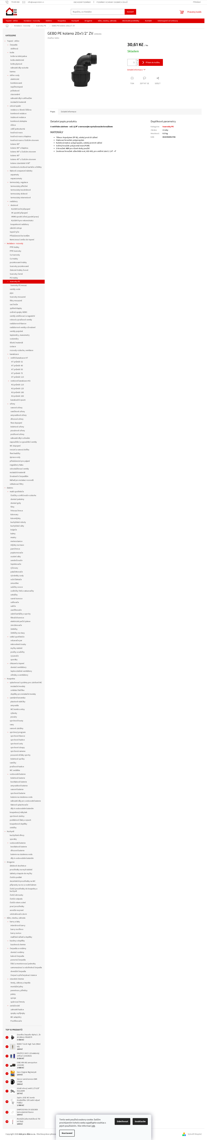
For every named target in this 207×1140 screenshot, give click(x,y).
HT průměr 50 (17, 369)
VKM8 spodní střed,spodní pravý (25, 216)
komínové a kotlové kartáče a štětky (26, 167)
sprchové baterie (18, 793)
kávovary (14, 514)
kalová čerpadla (17, 956)
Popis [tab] (52, 111)
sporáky (14, 659)
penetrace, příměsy (19, 990)
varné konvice (16, 598)
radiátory (14, 201)
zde (93, 1125)
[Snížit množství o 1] (137, 64)
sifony (12, 403)
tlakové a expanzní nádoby (21, 170)
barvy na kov (16, 933)
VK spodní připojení (19, 212)
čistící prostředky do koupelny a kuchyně (23, 890)
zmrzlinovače (16, 625)
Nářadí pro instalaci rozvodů (22, 480)
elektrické (15, 79)
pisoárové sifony (18, 430)
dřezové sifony (17, 419)
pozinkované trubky (18, 262)
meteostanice (16, 541)
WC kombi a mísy (18, 709)
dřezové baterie (17, 850)
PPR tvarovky (15, 251)
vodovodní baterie (18, 774)
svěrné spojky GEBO (18, 312)
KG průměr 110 (17, 384)
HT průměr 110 (17, 377)
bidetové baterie (18, 778)
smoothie (15, 583)
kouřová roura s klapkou (21, 136)
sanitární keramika (17, 697)
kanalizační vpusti (18, 400)
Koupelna (11, 678)
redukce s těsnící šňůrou (21, 109)
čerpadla (13, 44)
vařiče (13, 606)
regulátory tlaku (16, 465)
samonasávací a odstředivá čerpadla (26, 967)
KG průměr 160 (17, 392)
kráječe (14, 529)
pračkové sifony (17, 434)
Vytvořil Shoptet (195, 1134)
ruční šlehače (16, 579)
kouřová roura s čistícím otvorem (25, 140)
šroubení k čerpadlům (19, 476)
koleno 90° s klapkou (19, 148)
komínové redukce (18, 113)
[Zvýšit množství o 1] (137, 60)
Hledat (130, 12)
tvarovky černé (16, 274)
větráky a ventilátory (19, 675)
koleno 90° (15, 144)
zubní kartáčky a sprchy (21, 613)
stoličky (13, 827)
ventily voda (15, 289)
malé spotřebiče (17, 491)
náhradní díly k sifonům (20, 438)
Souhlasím (140, 1121)
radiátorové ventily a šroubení (22, 327)
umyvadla (15, 705)
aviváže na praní (16, 910)
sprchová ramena (18, 751)
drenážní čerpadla (18, 971)
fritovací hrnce (17, 510)
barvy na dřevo (17, 929)
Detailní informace (135, 69)
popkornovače (17, 552)
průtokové (15, 90)
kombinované (16, 83)
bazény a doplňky (17, 940)
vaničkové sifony (18, 411)
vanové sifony (16, 407)
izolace (13, 346)
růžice (13, 125)
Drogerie (11, 862)
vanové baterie (17, 789)
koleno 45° (15, 155)
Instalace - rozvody (15, 243)
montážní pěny (17, 986)
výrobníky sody (17, 575)
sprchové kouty (16, 720)
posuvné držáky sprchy (20, 755)
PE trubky (14, 277)
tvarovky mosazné (18, 297)
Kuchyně (10, 831)
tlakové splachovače (19, 804)
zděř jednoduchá (18, 129)
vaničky (13, 762)
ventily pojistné (16, 331)
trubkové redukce (18, 117)
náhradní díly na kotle (19, 67)
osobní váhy (16, 556)
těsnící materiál (16, 342)
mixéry (13, 537)
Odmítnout (122, 1121)
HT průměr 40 (17, 365)
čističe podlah (16, 877)
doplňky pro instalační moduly (23, 694)
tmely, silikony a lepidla (20, 982)
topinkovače (16, 564)
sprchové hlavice (18, 736)
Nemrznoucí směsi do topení (22, 239)
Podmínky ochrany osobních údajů (112, 2)
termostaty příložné (19, 186)
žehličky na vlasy (18, 633)
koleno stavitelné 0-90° (20, 163)
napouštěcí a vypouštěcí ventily (23, 442)
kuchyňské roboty (18, 522)
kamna (12, 71)
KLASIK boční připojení (20, 209)
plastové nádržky (18, 701)
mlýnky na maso (17, 545)
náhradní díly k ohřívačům (21, 98)
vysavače (15, 656)
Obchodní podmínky (82, 2)
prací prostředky (17, 906)
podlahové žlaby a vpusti (20, 820)
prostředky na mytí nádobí (21, 869)
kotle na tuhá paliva (19, 56)
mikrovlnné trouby (18, 644)
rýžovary (14, 568)
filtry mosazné (16, 300)
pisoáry (14, 716)
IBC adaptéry (16, 1017)
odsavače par (16, 640)
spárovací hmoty (18, 1001)
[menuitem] (12, 21)
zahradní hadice (17, 1009)
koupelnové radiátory (20, 224)
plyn (11, 293)
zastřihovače (16, 610)
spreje (13, 998)
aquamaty (15, 174)
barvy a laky (15, 921)
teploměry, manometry (20, 335)
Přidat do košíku (153, 62)
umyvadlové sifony (19, 415)
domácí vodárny (17, 952)
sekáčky (14, 594)
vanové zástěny (16, 728)
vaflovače (15, 602)
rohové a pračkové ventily (21, 319)
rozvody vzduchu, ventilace (21, 350)
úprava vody (15, 457)
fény (12, 506)
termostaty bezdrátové (21, 190)
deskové (14, 205)
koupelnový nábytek (18, 812)
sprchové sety (17, 743)
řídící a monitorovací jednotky (23, 963)
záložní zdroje (16, 228)
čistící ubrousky (16, 895)
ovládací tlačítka (17, 690)
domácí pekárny (17, 499)
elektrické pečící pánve (20, 621)
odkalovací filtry (16, 484)
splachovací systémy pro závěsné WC (26, 682)
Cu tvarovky (15, 255)
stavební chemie (17, 979)
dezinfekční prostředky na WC (22, 881)
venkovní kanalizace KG (20, 380)
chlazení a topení (17, 663)
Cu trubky (14, 258)
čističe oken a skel (18, 902)
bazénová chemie (18, 944)
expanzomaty (16, 178)
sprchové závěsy (17, 816)
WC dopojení (15, 445)
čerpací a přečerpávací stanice (24, 975)
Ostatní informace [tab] (68, 111)
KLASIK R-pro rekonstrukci (22, 220)
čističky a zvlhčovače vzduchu (23, 495)
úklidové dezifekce (18, 865)
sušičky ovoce (17, 587)
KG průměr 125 (17, 388)
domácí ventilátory (18, 667)
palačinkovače (17, 571)
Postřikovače (16, 1021)
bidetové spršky (18, 759)
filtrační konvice (17, 617)
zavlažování (15, 1005)
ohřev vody (14, 75)
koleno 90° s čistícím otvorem (23, 151)
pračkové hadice (17, 766)
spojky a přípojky (18, 1013)
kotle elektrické (17, 60)
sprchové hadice (18, 739)
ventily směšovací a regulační (22, 316)
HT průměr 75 (17, 373)
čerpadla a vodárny (18, 948)
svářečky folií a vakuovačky (22, 591)
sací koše (14, 304)
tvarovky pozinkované (19, 266)
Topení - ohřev (13, 41)
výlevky (14, 713)
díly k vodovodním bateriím (22, 808)
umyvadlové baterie (19, 785)
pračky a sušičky (18, 652)
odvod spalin (15, 106)
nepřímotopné (17, 86)
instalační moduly (18, 686)
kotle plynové (16, 64)
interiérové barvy (18, 925)
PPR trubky (14, 247)
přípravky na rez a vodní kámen (23, 884)
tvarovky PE (15, 281)
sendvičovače (16, 560)
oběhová (14, 48)
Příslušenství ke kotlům (20, 235)
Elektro (10, 487)
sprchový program (18, 732)
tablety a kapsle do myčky (21, 873)
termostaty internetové (21, 197)
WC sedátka (15, 770)
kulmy (13, 533)
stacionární (15, 94)
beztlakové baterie (19, 781)
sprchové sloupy (18, 747)
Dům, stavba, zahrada (16, 918)
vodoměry (14, 338)
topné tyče (14, 232)
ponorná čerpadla (18, 959)
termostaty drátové (19, 193)
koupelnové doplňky (18, 824)
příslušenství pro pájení (20, 461)
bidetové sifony (17, 426)
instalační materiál (18, 102)
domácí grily (16, 503)
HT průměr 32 (17, 361)
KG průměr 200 (17, 396)
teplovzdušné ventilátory (21, 671)
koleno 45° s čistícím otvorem (23, 159)
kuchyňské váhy (17, 526)
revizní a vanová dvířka (19, 449)
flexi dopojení (16, 423)
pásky (13, 994)
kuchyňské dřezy (17, 835)
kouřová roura (16, 132)
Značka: (53, 38)
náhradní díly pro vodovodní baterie (26, 801)
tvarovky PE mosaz (19, 285)
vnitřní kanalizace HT (19, 358)
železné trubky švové (19, 270)
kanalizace (14, 354)
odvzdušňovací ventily (19, 468)
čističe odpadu (16, 898)
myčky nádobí (16, 648)
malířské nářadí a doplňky (21, 937)
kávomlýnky (16, 518)
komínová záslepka (19, 121)
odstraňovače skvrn (18, 914)
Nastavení (67, 1133)
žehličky (14, 629)
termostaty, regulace (19, 182)
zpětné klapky (16, 308)
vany (12, 724)
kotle (12, 52)
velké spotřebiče (17, 636)
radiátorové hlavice (18, 323)
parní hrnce (15, 548)
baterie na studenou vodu (21, 797)
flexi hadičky (15, 453)
